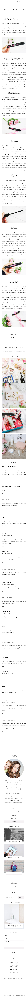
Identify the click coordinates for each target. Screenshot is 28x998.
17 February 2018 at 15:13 (8, 500)
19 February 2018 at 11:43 (8, 628)
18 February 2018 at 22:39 (8, 584)
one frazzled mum (8, 701)
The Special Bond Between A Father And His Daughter (14, 841)
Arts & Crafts (14, 883)
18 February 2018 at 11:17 (8, 553)
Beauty (12, 334)
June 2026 (14, 963)
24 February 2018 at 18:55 (8, 702)
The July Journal (9, 509)
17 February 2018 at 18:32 (8, 518)
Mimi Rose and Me (14, 9)
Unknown (5, 657)
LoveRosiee (5, 551)
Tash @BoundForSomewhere (11, 486)
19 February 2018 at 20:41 (8, 642)
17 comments (14, 340)
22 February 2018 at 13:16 (8, 673)
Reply (3, 480)
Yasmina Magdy (7, 499)
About (3, 992)
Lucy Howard (6, 719)
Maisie (4, 533)
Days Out (14, 887)
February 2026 (14, 966)
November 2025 (14, 971)
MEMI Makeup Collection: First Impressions (14, 347)
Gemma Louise (6, 582)
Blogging (14, 886)
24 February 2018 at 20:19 (8, 720)
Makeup (16, 334)
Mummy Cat (5, 626)
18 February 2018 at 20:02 (8, 569)
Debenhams (19, 308)
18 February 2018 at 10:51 (8, 535)
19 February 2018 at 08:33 (8, 598)
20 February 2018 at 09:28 (8, 658)
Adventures (14, 882)
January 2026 (14, 968)
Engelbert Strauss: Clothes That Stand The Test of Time (14, 350)
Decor (14, 889)
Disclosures (14, 992)
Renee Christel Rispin (9, 466)
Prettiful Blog (7, 597)
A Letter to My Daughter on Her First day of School (14, 873)
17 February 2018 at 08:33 (8, 468)
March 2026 (13, 965)
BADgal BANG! (6, 63)
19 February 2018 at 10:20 (8, 613)
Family (14, 890)
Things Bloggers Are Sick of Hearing (14, 857)
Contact (8, 992)
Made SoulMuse (20, 995)
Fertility (14, 892)
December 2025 (14, 969)
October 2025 (14, 972)
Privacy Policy (22, 992)
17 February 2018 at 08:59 (8, 488)
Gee (3, 517)
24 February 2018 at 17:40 (8, 688)
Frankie (4, 686)
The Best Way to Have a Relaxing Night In (14, 926)
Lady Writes (6, 611)
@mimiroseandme (19, 978)
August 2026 (13, 962)
